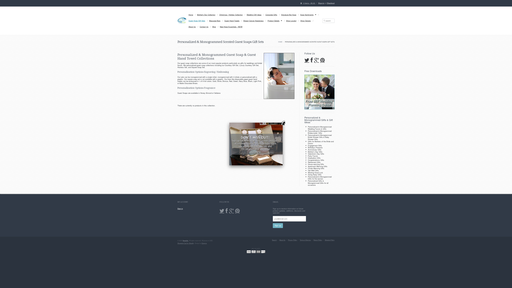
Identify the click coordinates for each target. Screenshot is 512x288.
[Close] (282, 122)
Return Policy (317, 240)
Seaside (186, 240)
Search (274, 240)
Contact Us (204, 26)
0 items (309, 3)
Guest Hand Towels (231, 20)
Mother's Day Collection (206, 14)
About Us (192, 26)
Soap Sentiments (307, 14)
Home (191, 14)
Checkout (331, 3)
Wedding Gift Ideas (254, 14)
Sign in (180, 208)
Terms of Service (305, 240)
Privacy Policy (292, 240)
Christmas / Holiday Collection (231, 14)
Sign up (278, 225)
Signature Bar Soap (288, 14)
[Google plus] (316, 60)
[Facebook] (312, 60)
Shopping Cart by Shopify (185, 243)
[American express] (258, 251)
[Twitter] (306, 60)
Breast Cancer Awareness (253, 20)
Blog (214, 26)
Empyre (204, 243)
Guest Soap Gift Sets (197, 20)
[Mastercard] (253, 251)
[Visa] (249, 251)
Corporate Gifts (271, 14)
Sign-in (321, 3)
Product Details (273, 20)
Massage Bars (214, 20)
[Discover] (263, 251)
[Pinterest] (322, 60)
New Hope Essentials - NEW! (231, 26)
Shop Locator (291, 20)
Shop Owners (305, 20)
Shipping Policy (330, 240)
